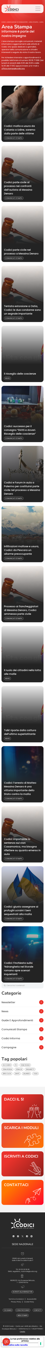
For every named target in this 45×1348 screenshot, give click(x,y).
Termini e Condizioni (16, 1299)
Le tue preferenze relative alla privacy (25, 1339)
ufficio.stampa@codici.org (13, 68)
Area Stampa (23, 1315)
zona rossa (7, 1069)
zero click (7, 1074)
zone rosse (25, 1065)
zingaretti (30, 1069)
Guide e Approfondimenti (17, 1020)
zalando (26, 1074)
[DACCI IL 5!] (23, 1106)
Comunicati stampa (13, 138)
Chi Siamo (8, 1310)
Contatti (37, 1310)
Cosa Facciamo (22, 1310)
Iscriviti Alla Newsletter (22, 1292)
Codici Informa (11, 1038)
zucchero (7, 1065)
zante (17, 1074)
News (7, 378)
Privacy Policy (16, 1302)
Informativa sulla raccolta (15, 1345)
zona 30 (19, 1069)
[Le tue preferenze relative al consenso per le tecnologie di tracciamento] (40, 1343)
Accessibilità (31, 1299)
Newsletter (8, 1002)
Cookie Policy (29, 1302)
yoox (36, 1074)
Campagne (9, 1047)
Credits (22, 1331)
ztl (16, 1065)
